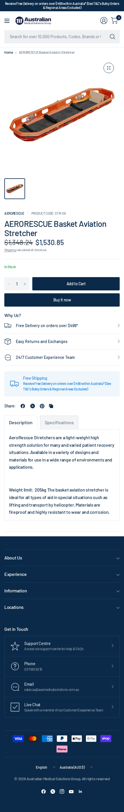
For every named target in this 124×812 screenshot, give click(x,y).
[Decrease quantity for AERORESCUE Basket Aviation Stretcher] (9, 284)
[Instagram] (62, 791)
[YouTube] (71, 791)
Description (21, 422)
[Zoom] (109, 68)
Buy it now (62, 299)
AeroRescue (14, 213)
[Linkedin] (80, 791)
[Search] (112, 36)
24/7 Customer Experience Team (45, 357)
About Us (13, 557)
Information (15, 590)
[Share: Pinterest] (42, 406)
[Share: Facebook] (23, 406)
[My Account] (104, 20)
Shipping (10, 250)
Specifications (59, 422)
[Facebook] (43, 791)
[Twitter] (52, 791)
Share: (10, 406)
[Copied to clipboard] (51, 406)
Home (8, 52)
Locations (14, 607)
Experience (15, 574)
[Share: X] (32, 406)
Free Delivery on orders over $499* (47, 325)
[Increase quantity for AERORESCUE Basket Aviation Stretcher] (24, 284)
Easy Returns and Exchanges (41, 341)
